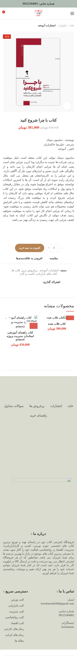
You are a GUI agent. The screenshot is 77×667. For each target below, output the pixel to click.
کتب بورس (17, 599)
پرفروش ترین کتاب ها (24, 270)
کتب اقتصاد (17, 623)
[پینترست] (29, 282)
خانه (71, 25)
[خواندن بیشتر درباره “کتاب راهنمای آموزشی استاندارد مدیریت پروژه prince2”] (34, 325)
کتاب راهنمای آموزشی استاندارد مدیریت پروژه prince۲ (20, 336)
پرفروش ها (36, 406)
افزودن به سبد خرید (29, 247)
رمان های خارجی (14, 628)
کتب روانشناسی (14, 617)
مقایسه (54, 258)
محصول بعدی (5, 26)
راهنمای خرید (38, 415)
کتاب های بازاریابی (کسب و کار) (38, 273)
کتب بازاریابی (16, 605)
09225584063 (30, 3)
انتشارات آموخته (47, 25)
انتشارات (56, 406)
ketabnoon (67, 626)
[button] (70, 316)
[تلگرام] (19, 282)
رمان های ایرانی (14, 634)
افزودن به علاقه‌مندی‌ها (29, 258)
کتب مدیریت (16, 611)
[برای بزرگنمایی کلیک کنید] (67, 106)
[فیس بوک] (39, 282)
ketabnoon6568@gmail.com (57, 603)
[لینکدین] (24, 282)
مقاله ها (19, 640)
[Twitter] (34, 282)
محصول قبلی (13, 26)
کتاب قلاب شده (57, 323)
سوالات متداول (13, 406)
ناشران (63, 25)
